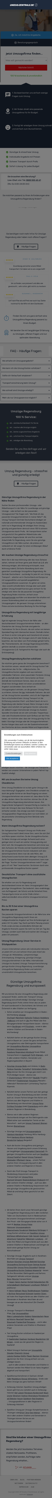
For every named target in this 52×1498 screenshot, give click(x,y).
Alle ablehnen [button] (30, 753)
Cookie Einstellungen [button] (13, 753)
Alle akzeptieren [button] (12, 758)
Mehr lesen (13, 749)
